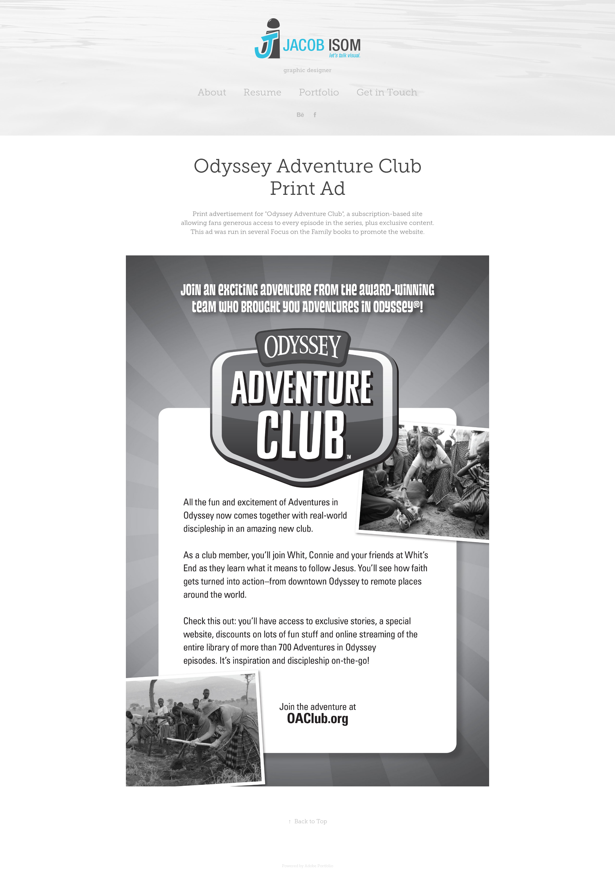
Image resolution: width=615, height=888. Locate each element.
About (212, 92)
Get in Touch (387, 92)
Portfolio (319, 92)
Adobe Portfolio (319, 866)
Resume (262, 92)
